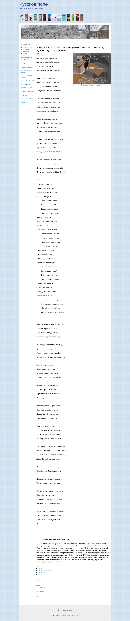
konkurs (40, 580)
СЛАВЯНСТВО (25, 84)
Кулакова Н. (41, 587)
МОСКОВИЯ (25, 102)
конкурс (40, 568)
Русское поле (33, 4)
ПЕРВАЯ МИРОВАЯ (27, 91)
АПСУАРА (24, 95)
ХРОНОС (24, 63)
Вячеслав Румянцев (70, 615)
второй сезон (41, 572)
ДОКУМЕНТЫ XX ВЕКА (26, 71)
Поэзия (40, 574)
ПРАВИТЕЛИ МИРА (27, 88)
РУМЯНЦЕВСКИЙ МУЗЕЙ (26, 76)
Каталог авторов (27, 47)
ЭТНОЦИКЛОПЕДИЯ (27, 80)
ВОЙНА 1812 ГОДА (27, 98)
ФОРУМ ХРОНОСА (27, 67)
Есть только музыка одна (45, 570)
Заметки (25, 53)
